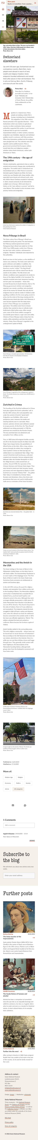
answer (32, 840)
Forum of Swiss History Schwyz (15, 1107)
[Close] (35, 3)
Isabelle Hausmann (9, 991)
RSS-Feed (8, 1118)
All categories (18, 789)
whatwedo (27, 1094)
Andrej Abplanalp (8, 1048)
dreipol (12, 1094)
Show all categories (11, 1126)
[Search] (3, 3)
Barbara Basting (8, 934)
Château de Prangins (18, 1104)
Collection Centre (12, 1109)
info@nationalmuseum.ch (13, 1088)
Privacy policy (9, 1122)
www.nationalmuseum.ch (13, 1090)
